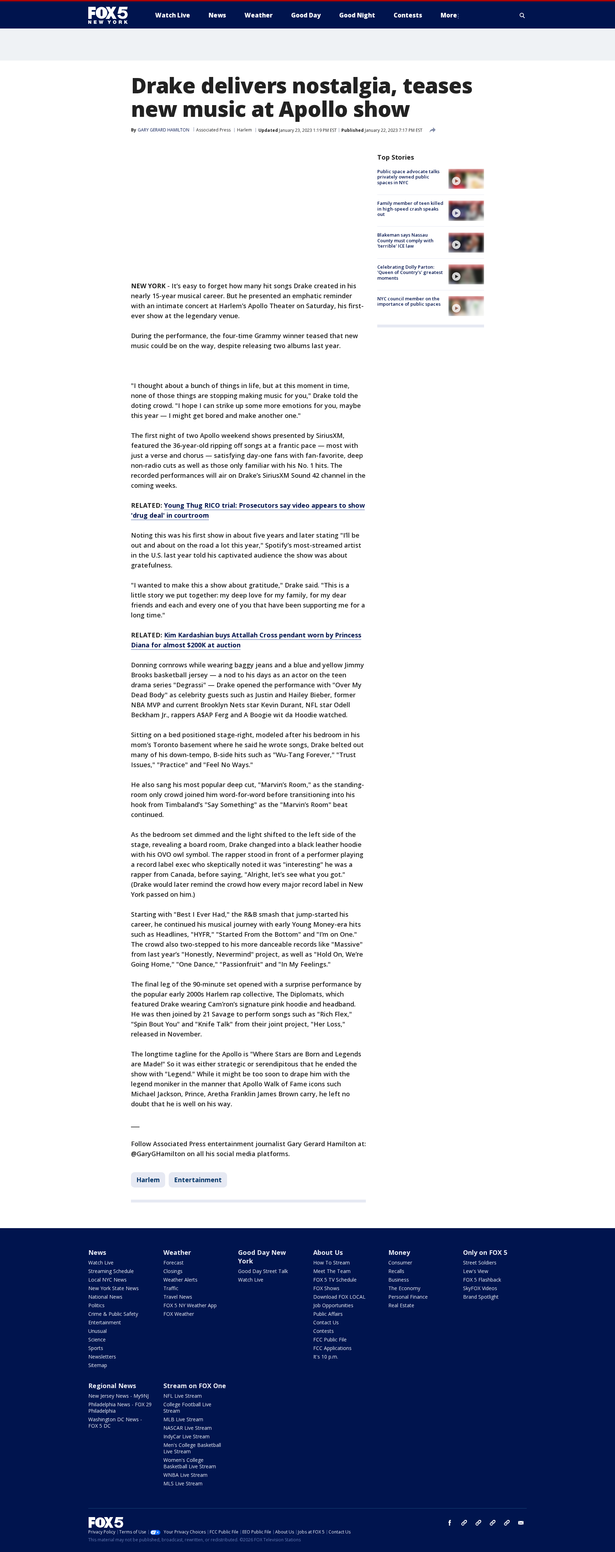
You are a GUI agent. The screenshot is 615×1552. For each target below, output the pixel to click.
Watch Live (101, 1262)
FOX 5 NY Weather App (190, 1305)
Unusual (97, 1331)
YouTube (492, 1522)
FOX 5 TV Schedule (335, 1279)
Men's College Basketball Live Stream (192, 1448)
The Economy (404, 1288)
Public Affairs (328, 1313)
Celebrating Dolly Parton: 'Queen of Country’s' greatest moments (410, 272)
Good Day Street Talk (263, 1271)
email (521, 1522)
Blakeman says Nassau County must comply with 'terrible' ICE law (405, 240)
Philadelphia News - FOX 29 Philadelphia (120, 1407)
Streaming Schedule (111, 1271)
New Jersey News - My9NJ (118, 1395)
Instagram (464, 1522)
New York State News (113, 1288)
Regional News (112, 1385)
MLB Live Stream (183, 1419)
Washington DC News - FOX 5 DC (115, 1422)
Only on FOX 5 (485, 1252)
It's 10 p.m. (325, 1356)
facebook (450, 1522)
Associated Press (213, 130)
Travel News (177, 1296)
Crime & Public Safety (113, 1313)
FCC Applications (332, 1348)
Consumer (400, 1262)
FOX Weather (178, 1313)
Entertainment (198, 1179)
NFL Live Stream (182, 1395)
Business (398, 1279)
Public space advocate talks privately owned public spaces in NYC (408, 177)
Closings (173, 1271)
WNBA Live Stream (185, 1474)
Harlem (244, 130)
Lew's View (475, 1271)
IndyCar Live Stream (186, 1436)
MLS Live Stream (183, 1483)
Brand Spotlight (481, 1296)
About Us (328, 1252)
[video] (466, 179)
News (97, 1252)
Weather (177, 1252)
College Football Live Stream (187, 1407)
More (449, 15)
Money (399, 1252)
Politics (96, 1305)
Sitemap (97, 1365)
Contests (323, 1331)
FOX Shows (326, 1288)
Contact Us (326, 1322)
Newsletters (102, 1356)
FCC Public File (330, 1339)
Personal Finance (408, 1296)
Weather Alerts (180, 1279)
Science (97, 1339)
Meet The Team (332, 1271)
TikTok (478, 1522)
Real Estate (401, 1305)
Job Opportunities (333, 1305)
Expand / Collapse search (522, 15)
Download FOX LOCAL (339, 1296)
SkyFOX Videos (480, 1288)
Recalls (396, 1271)
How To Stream (331, 1262)
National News (105, 1296)
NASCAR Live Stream (187, 1427)
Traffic (170, 1288)
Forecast (173, 1262)
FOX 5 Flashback (482, 1279)
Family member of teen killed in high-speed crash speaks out (410, 208)
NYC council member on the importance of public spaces (409, 301)
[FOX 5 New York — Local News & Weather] (111, 15)
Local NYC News (107, 1279)
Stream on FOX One (194, 1385)
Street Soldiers (479, 1262)
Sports (95, 1348)
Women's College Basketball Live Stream (189, 1463)
